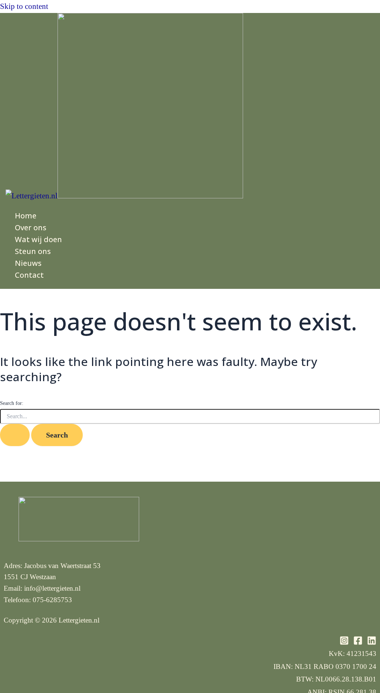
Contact (29, 275)
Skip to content (24, 6)
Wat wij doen (38, 239)
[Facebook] (358, 642)
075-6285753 (52, 600)
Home (25, 216)
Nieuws (28, 263)
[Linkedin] (371, 642)
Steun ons (33, 251)
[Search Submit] (15, 435)
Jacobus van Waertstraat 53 (62, 566)
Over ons (30, 227)
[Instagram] (344, 642)
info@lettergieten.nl (52, 588)
